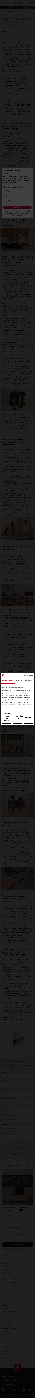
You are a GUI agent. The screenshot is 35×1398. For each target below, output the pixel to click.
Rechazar (28, 717)
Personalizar (18, 716)
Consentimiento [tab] (7, 681)
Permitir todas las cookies (7, 717)
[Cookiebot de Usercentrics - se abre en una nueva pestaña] (25, 675)
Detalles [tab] (19, 681)
